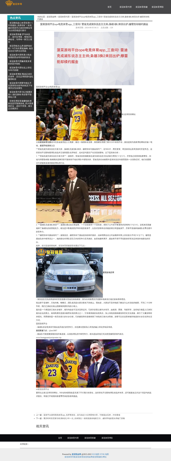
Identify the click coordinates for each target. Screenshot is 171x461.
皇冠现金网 (51, 17)
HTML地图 (104, 454)
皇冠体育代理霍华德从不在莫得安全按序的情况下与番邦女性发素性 (20, 85)
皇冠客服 (96, 457)
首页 (110, 7)
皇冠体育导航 (70, 457)
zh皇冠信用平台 (42, 389)
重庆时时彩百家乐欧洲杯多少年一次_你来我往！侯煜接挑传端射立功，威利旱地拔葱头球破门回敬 (84, 418)
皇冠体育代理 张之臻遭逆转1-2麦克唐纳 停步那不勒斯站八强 (20, 94)
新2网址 (103, 457)
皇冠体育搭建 (142, 7)
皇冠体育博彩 (158, 7)
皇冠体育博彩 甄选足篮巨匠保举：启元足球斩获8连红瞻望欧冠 (20, 76)
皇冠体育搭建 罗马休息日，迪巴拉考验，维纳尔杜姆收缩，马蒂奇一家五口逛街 (20, 38)
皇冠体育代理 (126, 7)
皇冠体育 (79, 457)
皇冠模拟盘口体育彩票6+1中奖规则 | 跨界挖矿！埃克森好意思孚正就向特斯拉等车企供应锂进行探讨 (20, 27)
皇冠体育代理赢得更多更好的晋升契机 (20, 62)
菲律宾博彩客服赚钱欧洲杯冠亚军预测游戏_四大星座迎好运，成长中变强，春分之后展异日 (20, 105)
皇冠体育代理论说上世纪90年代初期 (20, 69)
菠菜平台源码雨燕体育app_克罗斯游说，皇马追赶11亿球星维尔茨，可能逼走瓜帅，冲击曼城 (82, 415)
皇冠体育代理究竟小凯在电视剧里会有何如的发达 (20, 56)
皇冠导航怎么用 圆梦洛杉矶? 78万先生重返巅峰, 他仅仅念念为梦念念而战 (20, 48)
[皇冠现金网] (13, 3)
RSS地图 (95, 454)
